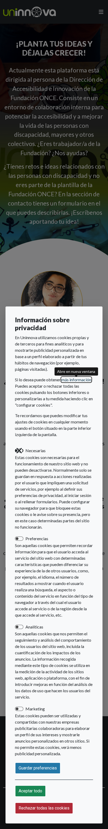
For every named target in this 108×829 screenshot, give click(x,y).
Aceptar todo (30, 790)
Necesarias (35, 450)
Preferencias (36, 538)
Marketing (35, 708)
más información (76, 379)
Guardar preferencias (38, 768)
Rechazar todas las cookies (44, 808)
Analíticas (34, 626)
